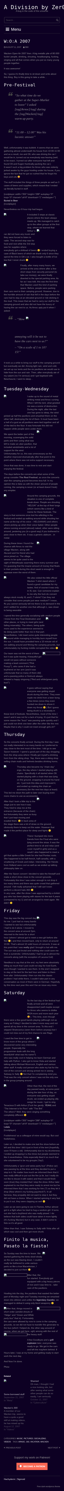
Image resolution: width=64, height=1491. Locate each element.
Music (20, 1438)
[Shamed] (43, 1391)
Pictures (28, 1438)
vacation (34, 1442)
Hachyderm (9, 1479)
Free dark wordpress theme (48, 1486)
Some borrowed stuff (14, 1394)
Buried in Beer (11, 200)
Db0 (27, 47)
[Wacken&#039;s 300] (17, 1418)
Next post (53, 1448)
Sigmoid (21, 1479)
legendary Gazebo (46, 1300)
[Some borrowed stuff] (15, 1386)
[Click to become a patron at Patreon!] (32, 1466)
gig (27, 1442)
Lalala (7, 1127)
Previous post (13, 1448)
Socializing (40, 1438)
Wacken (44, 1442)
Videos (7, 1442)
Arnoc (21, 1442)
